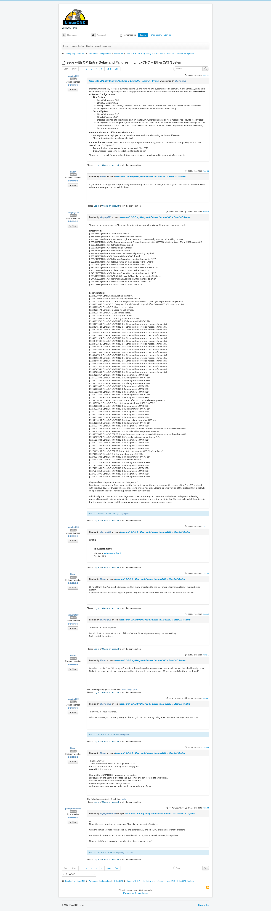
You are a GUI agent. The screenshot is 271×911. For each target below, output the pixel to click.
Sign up (167, 34)
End (116, 68)
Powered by (128, 892)
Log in (143, 35)
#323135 (206, 75)
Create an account (110, 165)
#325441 (206, 698)
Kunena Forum (141, 892)
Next (108, 68)
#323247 (206, 654)
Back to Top (203, 904)
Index (65, 45)
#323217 (206, 526)
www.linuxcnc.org (103, 45)
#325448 (206, 747)
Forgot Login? (156, 34)
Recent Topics (77, 45)
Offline (73, 79)
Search (89, 45)
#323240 (206, 573)
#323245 (206, 614)
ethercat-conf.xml (112, 553)
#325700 (206, 807)
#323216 (206, 211)
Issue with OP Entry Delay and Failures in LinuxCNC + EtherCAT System (124, 80)
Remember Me (129, 34)
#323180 (206, 171)
